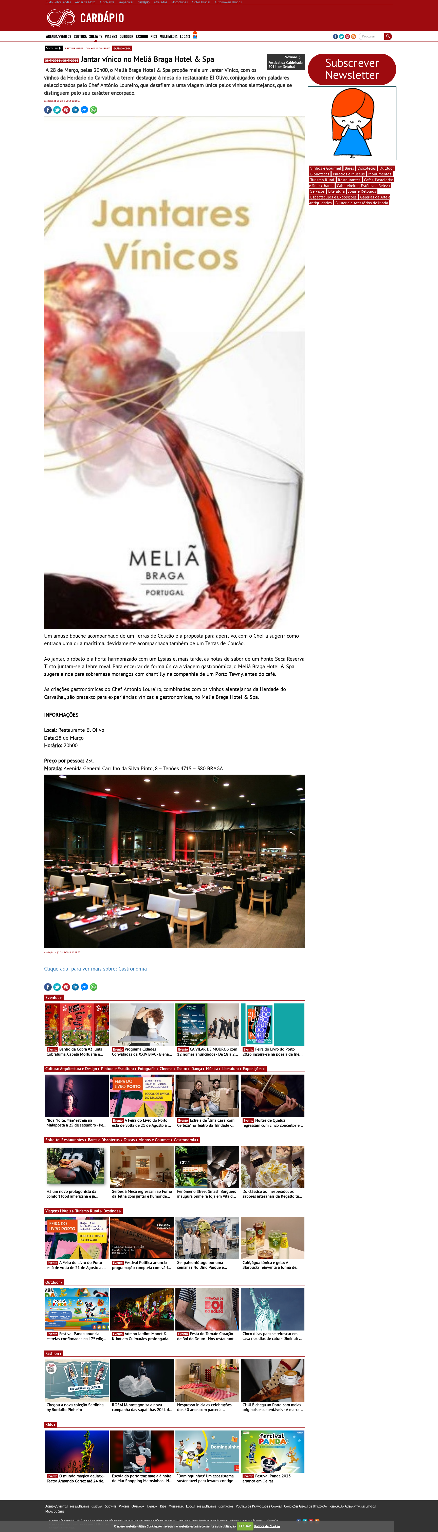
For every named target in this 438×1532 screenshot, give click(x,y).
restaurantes (74, 48)
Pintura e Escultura (117, 1068)
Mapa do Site (54, 1511)
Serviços (317, 191)
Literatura (230, 1068)
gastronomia (122, 48)
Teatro (182, 1068)
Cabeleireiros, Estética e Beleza (363, 185)
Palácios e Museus (349, 173)
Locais (190, 1506)
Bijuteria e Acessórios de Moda (361, 202)
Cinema (166, 1068)
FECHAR (245, 1526)
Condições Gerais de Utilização (305, 1506)
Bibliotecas (319, 173)
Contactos (225, 1506)
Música (212, 1068)
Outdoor (126, 36)
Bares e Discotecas (104, 1139)
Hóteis (65, 1210)
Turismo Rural (87, 1210)
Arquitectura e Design (78, 1068)
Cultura (97, 1506)
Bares (349, 168)
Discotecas (367, 168)
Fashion (142, 36)
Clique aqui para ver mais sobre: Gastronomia (95, 968)
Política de (267, 1526)
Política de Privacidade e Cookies (259, 1506)
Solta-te (110, 1506)
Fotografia (147, 1068)
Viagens (124, 1506)
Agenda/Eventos (58, 36)
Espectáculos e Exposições (333, 196)
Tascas (129, 1139)
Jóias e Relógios (362, 191)
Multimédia (176, 1506)
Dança (196, 1068)
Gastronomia (185, 1139)
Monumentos (379, 173)
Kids (154, 36)
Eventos (52, 997)
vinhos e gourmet (98, 48)
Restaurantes (72, 1139)
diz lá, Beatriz (79, 1506)
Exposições (252, 1068)
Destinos (110, 1210)
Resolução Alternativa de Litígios (353, 1506)
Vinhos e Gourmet (154, 1139)
